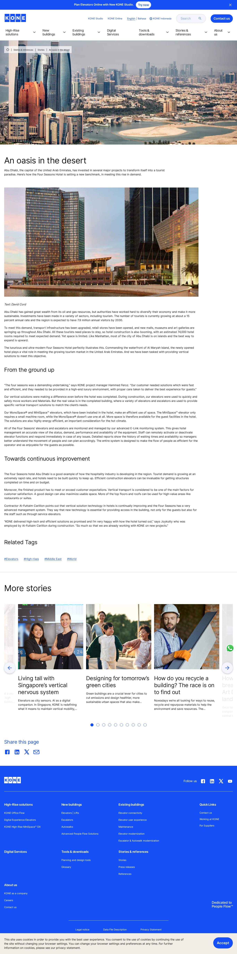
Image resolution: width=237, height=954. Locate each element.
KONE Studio (95, 18)
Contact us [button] (222, 18)
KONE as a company (16, 893)
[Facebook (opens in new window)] (203, 780)
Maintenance (125, 826)
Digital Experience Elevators (20, 819)
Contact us (10, 907)
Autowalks (67, 826)
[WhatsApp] (230, 648)
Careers (8, 900)
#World (72, 559)
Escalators (67, 819)
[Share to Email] (36, 751)
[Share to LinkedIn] (17, 751)
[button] (21, 32)
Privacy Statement (151, 929)
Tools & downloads (75, 851)
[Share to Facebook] (7, 751)
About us (10, 885)
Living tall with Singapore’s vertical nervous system (42, 685)
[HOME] (7, 49)
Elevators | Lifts (70, 812)
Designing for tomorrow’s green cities (117, 682)
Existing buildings (131, 804)
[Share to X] (27, 751)
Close (230, 4)
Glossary (66, 866)
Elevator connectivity (130, 812)
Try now (143, 5)
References (124, 873)
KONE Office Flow (14, 812)
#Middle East (53, 559)
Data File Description (115, 929)
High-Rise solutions (18, 804)
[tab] (92, 729)
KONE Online (115, 18)
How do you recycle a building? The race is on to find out (184, 685)
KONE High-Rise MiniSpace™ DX (22, 826)
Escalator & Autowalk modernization (138, 840)
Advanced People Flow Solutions (79, 833)
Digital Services (15, 851)
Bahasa (142, 18)
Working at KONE (209, 819)
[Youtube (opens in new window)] (230, 780)
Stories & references (23, 50)
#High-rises (31, 559)
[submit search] (200, 18)
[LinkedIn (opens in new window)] (212, 780)
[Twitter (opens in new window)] (221, 780)
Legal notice (82, 929)
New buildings (71, 804)
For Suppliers (207, 825)
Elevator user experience (132, 819)
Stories (41, 50)
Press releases (126, 866)
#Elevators (11, 559)
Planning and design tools (76, 860)
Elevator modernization (131, 833)
